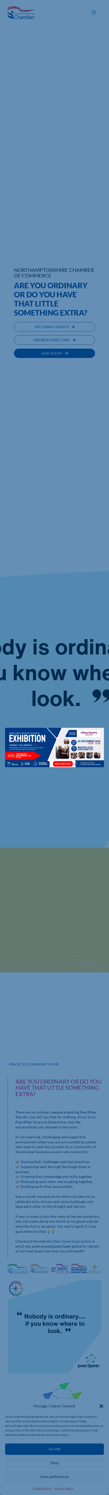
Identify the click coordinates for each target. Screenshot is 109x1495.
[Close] (95, 735)
